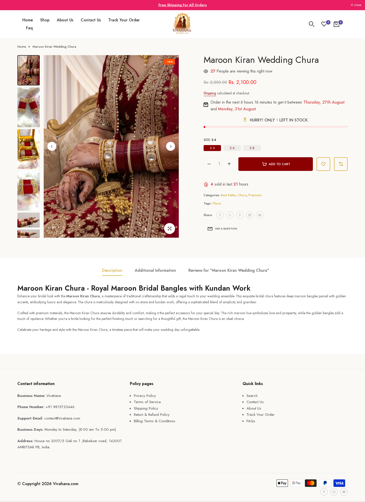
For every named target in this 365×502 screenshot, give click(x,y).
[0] (324, 24)
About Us (65, 20)
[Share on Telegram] (250, 215)
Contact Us (91, 20)
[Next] (170, 146)
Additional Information (155, 270)
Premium (255, 195)
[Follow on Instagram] (334, 492)
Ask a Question (226, 229)
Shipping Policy (146, 408)
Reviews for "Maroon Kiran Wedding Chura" (228, 270)
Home (27, 20)
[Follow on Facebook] (324, 492)
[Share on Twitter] (230, 215)
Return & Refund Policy (152, 414)
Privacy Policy (145, 395)
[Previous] (51, 146)
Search (252, 395)
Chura (242, 195)
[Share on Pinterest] (240, 215)
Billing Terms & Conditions (154, 421)
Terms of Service (147, 402)
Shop (44, 20)
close (10, 5)
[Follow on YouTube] (344, 492)
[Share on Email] (259, 215)
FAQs (251, 421)
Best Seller (228, 195)
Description (112, 270)
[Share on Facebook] (220, 215)
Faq (29, 28)
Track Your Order (124, 20)
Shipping (210, 93)
